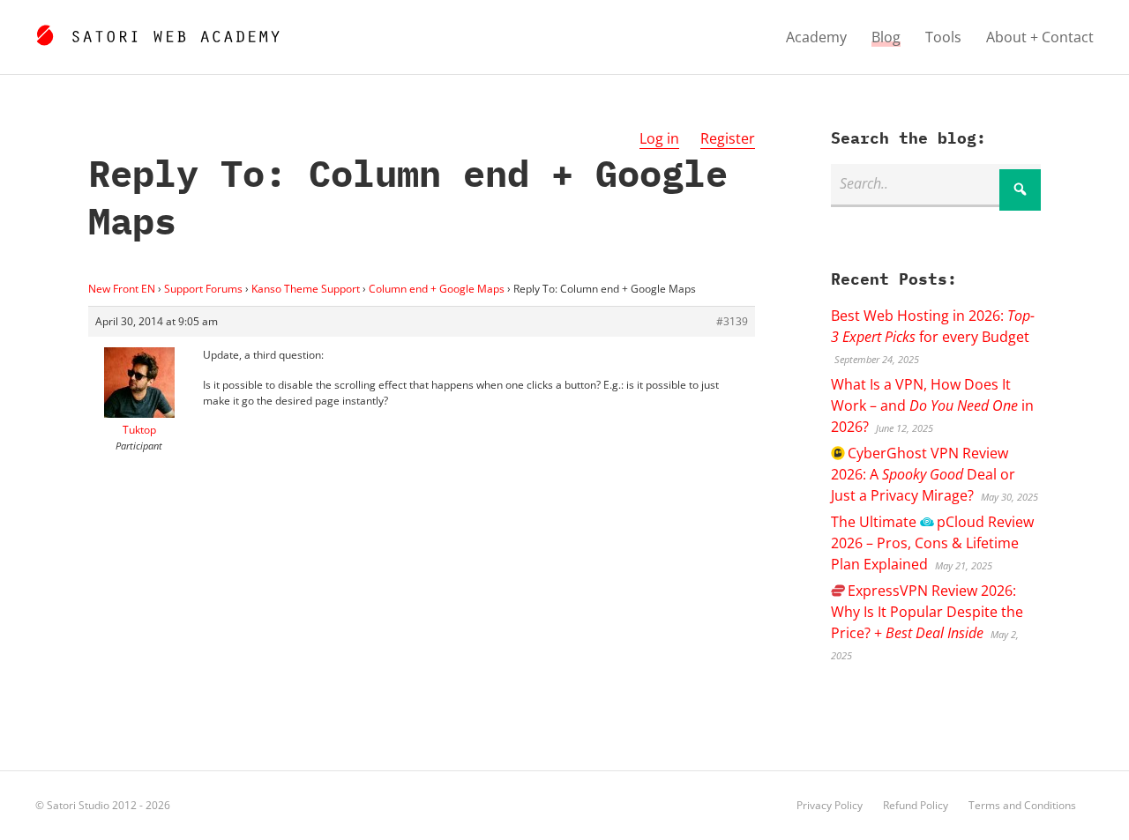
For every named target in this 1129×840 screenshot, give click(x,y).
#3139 (732, 321)
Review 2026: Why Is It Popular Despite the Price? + (927, 612)
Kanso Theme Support (305, 288)
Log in (659, 138)
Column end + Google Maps (437, 288)
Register (727, 138)
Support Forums (203, 288)
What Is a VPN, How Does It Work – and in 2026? (932, 405)
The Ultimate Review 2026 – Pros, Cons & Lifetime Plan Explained (932, 543)
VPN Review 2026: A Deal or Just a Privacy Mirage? (923, 474)
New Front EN (121, 288)
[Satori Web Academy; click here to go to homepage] (157, 33)
